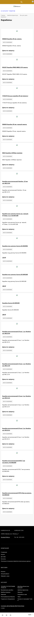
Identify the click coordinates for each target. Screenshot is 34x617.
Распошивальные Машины (8, 596)
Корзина (3, 571)
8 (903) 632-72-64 (18, 530)
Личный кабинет (5, 573)
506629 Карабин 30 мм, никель (12, 39)
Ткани (19, 596)
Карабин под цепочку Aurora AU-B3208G (15, 246)
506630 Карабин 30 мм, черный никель (14, 124)
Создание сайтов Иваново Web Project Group (12, 606)
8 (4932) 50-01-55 (5, 530)
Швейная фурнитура (23, 590)
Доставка (3, 556)
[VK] (8, 540)
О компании (4, 552)
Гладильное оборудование (8, 599)
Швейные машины (5, 592)
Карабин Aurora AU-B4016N (10, 303)
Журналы (20, 592)
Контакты (3, 559)
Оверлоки (3, 594)
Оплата (3, 554)
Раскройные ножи (22, 594)
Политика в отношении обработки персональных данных (16, 561)
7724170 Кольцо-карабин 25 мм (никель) (15, 96)
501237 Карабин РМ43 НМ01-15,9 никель (15, 67)
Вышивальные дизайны (7, 590)
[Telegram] (5, 540)
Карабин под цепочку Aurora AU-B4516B (15, 274)
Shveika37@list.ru (5, 537)
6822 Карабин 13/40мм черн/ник (12, 153)
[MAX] (2, 540)
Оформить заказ (5, 576)
